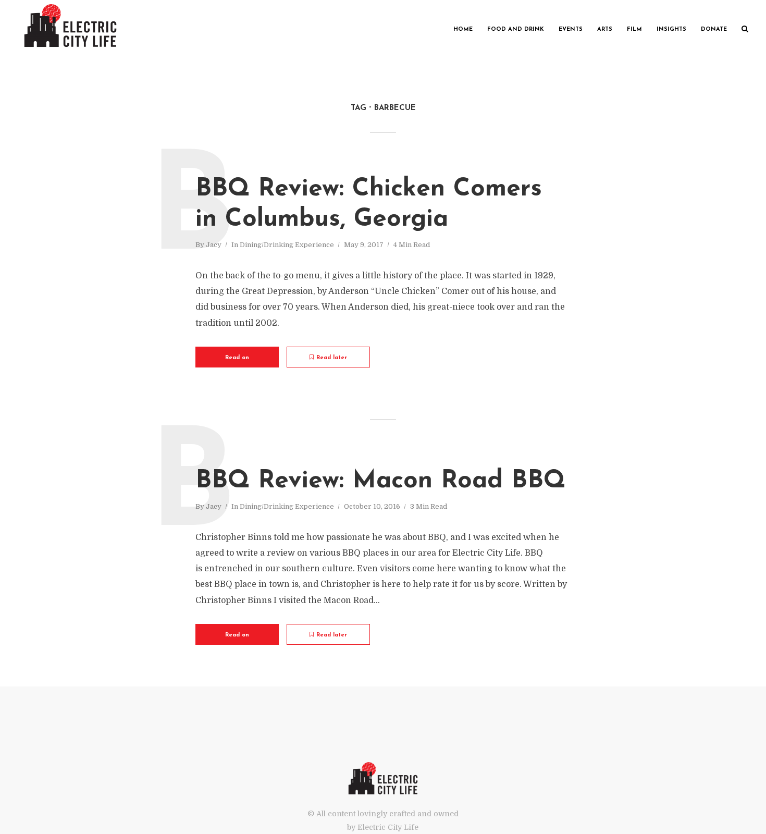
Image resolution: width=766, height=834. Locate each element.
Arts (604, 29)
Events (571, 29)
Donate (714, 29)
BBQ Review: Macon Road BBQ (380, 481)
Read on (237, 358)
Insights (671, 29)
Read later (331, 358)
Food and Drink (515, 29)
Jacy (213, 245)
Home (463, 29)
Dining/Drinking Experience (287, 245)
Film (634, 29)
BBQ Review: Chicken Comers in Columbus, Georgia (368, 204)
